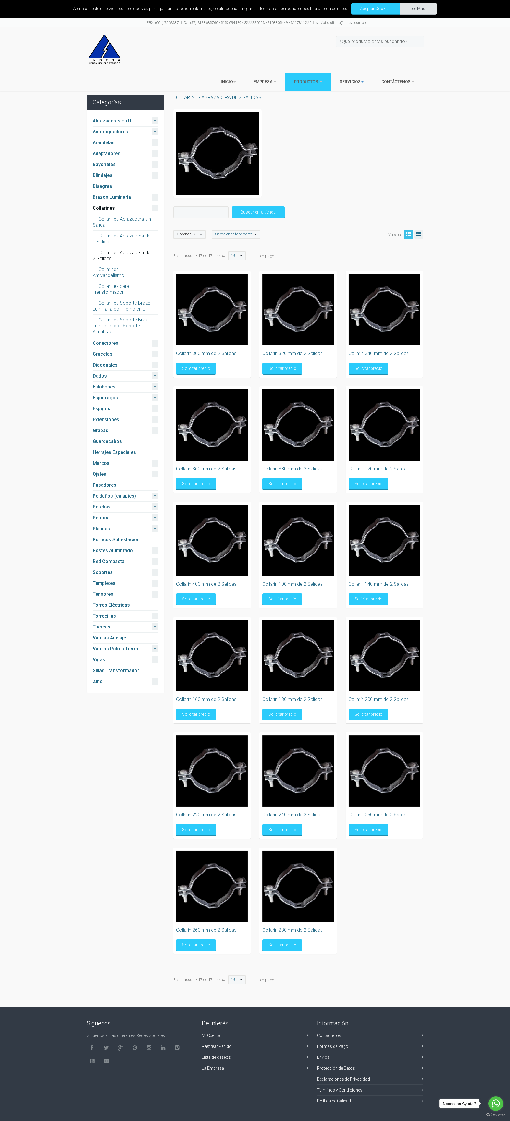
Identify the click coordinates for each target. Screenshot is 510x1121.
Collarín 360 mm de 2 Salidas (206, 469)
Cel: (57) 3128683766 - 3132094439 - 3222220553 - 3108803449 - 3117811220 (247, 23)
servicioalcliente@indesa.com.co (341, 23)
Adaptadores (106, 153)
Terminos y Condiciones (339, 1090)
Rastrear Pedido (217, 1046)
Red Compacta (109, 561)
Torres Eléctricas (111, 605)
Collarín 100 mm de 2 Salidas (292, 584)
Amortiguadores (110, 131)
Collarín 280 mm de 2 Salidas (292, 930)
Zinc (97, 681)
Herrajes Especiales (114, 452)
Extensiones (106, 419)
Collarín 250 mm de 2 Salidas (379, 815)
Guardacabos (107, 441)
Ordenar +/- (187, 234)
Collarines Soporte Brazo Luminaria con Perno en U (122, 306)
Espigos (101, 408)
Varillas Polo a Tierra (115, 648)
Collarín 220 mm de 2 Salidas (206, 815)
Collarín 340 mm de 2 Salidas (379, 353)
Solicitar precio (196, 368)
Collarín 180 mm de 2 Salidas (292, 699)
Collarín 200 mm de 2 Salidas (379, 699)
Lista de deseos (216, 1057)
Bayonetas (104, 164)
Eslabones (104, 387)
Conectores (105, 343)
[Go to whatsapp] (495, 1103)
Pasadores (104, 485)
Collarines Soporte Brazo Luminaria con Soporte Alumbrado (122, 325)
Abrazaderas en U (112, 121)
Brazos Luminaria (112, 197)
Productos (306, 81)
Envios (323, 1057)
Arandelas (104, 142)
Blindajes (102, 175)
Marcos (101, 463)
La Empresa (213, 1068)
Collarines (104, 208)
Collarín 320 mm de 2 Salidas (292, 353)
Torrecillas (104, 616)
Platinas (101, 528)
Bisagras (102, 186)
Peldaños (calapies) (114, 496)
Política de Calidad (334, 1101)
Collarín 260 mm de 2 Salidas (206, 930)
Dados (100, 376)
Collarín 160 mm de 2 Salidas (206, 699)
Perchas (102, 507)
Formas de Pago (332, 1046)
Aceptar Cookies (375, 8)
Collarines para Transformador (111, 289)
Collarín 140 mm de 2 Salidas (379, 584)
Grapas (100, 430)
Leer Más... (418, 8)
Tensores (103, 594)
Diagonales (105, 365)
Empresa (263, 81)
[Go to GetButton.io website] (495, 1115)
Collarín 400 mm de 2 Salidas (206, 584)
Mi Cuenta (211, 1035)
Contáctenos (396, 81)
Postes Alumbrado (113, 550)
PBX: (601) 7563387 (163, 23)
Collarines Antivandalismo (108, 272)
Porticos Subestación (116, 539)
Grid (408, 234)
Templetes (104, 583)
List (418, 234)
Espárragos (105, 398)
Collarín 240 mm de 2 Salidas (292, 815)
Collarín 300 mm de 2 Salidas (206, 353)
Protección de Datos (336, 1068)
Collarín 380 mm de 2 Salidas (292, 469)
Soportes (103, 572)
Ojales (99, 474)
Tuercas (101, 627)
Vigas (99, 659)
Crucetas (102, 354)
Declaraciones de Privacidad (343, 1079)
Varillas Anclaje (109, 638)
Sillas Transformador (116, 670)
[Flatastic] (104, 49)
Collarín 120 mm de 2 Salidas (379, 469)
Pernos (100, 518)
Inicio (227, 81)
